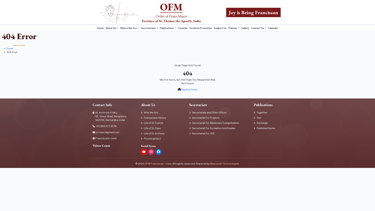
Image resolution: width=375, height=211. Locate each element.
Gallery (245, 28)
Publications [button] (167, 28)
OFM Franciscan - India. (158, 163)
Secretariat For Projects (206, 117)
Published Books (266, 128)
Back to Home (189, 89)
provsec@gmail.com (107, 132)
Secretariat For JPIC (203, 133)
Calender (273, 28)
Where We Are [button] (128, 28)
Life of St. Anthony (154, 133)
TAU (259, 117)
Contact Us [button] (257, 28)
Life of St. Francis (153, 123)
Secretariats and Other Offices (209, 112)
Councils (182, 28)
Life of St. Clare (152, 128)
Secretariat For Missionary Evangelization (215, 123)
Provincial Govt (152, 138)
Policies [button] (233, 28)
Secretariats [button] (148, 28)
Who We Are (151, 112)
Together (262, 112)
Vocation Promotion (200, 28)
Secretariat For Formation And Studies (213, 128)
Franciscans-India (106, 138)
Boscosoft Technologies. (225, 163)
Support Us (220, 28)
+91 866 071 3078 (106, 126)
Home (100, 28)
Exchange (262, 123)
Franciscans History (155, 117)
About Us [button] (111, 28)
